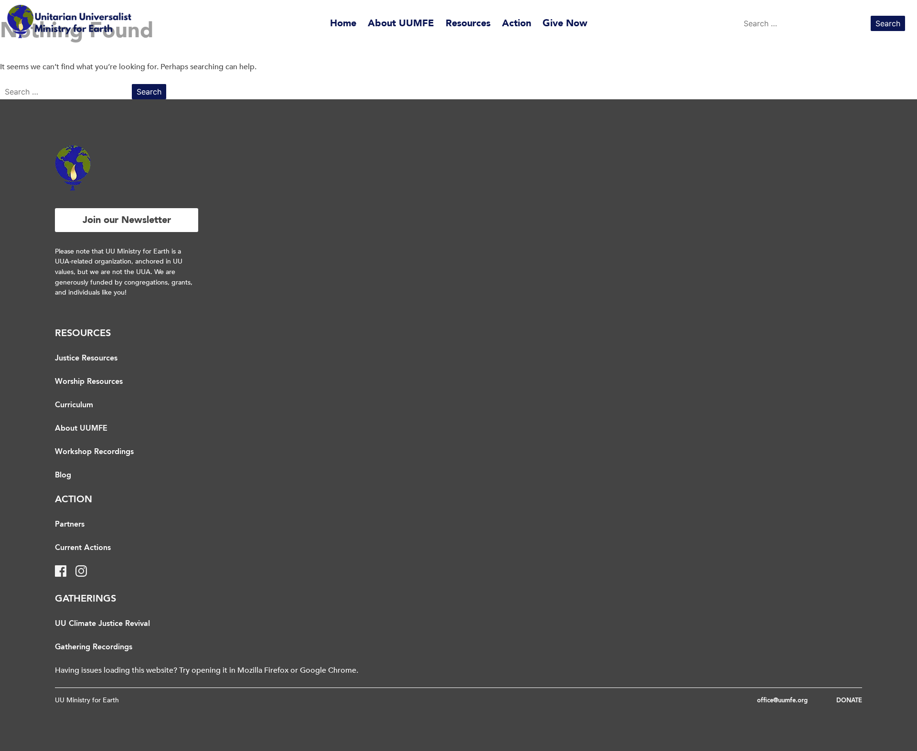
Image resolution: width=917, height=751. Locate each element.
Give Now (565, 23)
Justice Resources (86, 358)
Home (343, 23)
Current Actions (83, 548)
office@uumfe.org (782, 701)
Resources (468, 23)
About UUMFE (401, 23)
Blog (63, 475)
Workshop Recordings (94, 452)
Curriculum (74, 405)
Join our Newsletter (127, 219)
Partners (70, 525)
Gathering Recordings (93, 647)
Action (516, 23)
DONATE (849, 701)
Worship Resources (89, 382)
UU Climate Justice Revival (102, 624)
